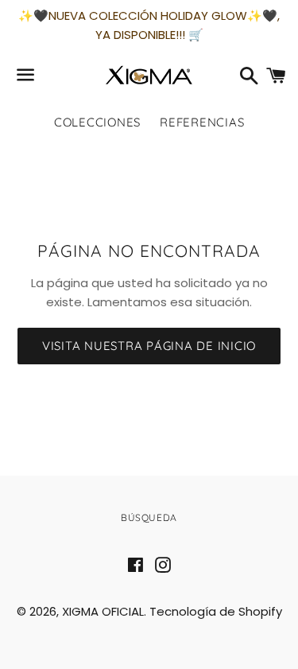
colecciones (97, 122)
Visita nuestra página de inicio (149, 345)
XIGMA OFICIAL (103, 611)
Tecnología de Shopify (215, 611)
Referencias (202, 122)
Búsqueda (149, 517)
